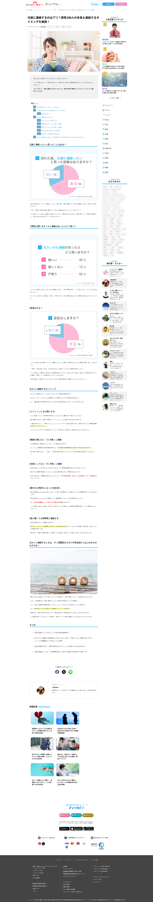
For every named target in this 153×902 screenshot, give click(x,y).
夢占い (118, 221)
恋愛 (106, 139)
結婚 (117, 244)
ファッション (118, 207)
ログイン (88, 815)
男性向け (106, 242)
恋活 (106, 143)
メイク (114, 210)
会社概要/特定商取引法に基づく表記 (72, 871)
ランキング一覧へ (114, 98)
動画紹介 (113, 218)
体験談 (121, 215)
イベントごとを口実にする (47, 120)
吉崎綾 (111, 221)
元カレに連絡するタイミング (43, 117)
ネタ (119, 202)
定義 (106, 134)
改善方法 (118, 231)
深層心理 (108, 148)
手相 (111, 231)
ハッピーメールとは (38, 870)
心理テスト (106, 229)
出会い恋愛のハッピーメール (33, 10)
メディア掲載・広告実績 (69, 889)
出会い (105, 39)
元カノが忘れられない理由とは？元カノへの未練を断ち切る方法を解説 (67, 782)
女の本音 (112, 223)
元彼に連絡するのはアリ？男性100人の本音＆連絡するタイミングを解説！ (77, 10)
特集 (106, 163)
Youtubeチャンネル (116, 189)
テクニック (51, 26)
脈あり (113, 247)
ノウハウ (106, 205)
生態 (119, 236)
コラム (107, 110)
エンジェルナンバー (118, 194)
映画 (111, 234)
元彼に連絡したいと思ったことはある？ (47, 107)
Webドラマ (118, 186)
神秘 (104, 88)
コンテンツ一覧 (97, 879)
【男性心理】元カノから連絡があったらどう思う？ (50, 110)
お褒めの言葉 (66, 887)
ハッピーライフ (47, 10)
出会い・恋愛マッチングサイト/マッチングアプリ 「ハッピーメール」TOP (45, 867)
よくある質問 (36, 878)
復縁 (63, 26)
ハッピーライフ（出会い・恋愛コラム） (73, 891)
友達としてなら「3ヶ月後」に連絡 (49, 127)
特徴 (106, 158)
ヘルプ (34, 891)
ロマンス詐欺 (107, 215)
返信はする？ (43, 113)
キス (105, 197)
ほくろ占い (106, 192)
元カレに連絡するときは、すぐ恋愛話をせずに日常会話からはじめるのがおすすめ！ (59, 137)
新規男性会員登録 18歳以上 (40, 886)
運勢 (105, 252)
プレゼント (106, 210)
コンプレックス (121, 197)
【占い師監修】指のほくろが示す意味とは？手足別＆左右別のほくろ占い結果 (113, 67)
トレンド (108, 115)
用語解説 (106, 239)
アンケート (109, 105)
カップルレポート (67, 882)
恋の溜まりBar (116, 229)
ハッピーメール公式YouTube (100, 871)
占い (120, 218)
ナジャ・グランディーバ (109, 202)
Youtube (106, 189)
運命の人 (112, 252)
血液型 (112, 250)
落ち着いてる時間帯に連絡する (48, 133)
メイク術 (122, 210)
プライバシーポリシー (68, 869)
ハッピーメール (115, 205)
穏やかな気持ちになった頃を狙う (49, 130)
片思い (107, 153)
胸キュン (106, 247)
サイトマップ (96, 882)
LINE (105, 186)
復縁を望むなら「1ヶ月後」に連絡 (49, 123)
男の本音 (69, 26)
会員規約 (65, 866)
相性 (113, 242)
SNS (111, 186)
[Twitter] (64, 672)
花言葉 (105, 250)
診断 (104, 64)
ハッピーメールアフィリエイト (101, 877)
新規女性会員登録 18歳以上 (40, 883)
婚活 (106, 129)
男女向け (122, 239)
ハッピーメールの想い (38, 873)
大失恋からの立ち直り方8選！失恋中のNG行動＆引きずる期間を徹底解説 (67, 731)
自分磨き (121, 247)
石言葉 (119, 242)
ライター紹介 (94, 859)
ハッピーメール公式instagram (100, 869)
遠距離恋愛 (120, 252)
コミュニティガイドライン (69, 876)
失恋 (54, 10)
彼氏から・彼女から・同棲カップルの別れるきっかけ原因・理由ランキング (67, 757)
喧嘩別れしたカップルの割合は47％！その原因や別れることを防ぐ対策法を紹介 (42, 731)
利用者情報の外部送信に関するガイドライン (74, 873)
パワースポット (107, 207)
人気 (115, 215)
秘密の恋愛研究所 (108, 244)
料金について (36, 875)
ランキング (120, 213)
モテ (113, 213)
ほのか (114, 192)
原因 (105, 221)
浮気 (124, 234)
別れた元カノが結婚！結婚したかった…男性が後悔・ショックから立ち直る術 (42, 757)
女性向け (58, 26)
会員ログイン (36, 888)
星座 (105, 234)
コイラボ (112, 197)
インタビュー (107, 194)
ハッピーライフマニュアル (81, 859)
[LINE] (71, 672)
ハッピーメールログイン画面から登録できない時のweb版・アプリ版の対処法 (114, 42)
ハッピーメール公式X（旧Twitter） (102, 866)
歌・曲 (117, 234)
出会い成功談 (66, 884)
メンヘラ (106, 213)
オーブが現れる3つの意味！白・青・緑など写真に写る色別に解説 (114, 92)
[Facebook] (57, 672)
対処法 (111, 226)
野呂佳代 (106, 255)
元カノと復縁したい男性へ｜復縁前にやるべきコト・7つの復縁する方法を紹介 (42, 782)
